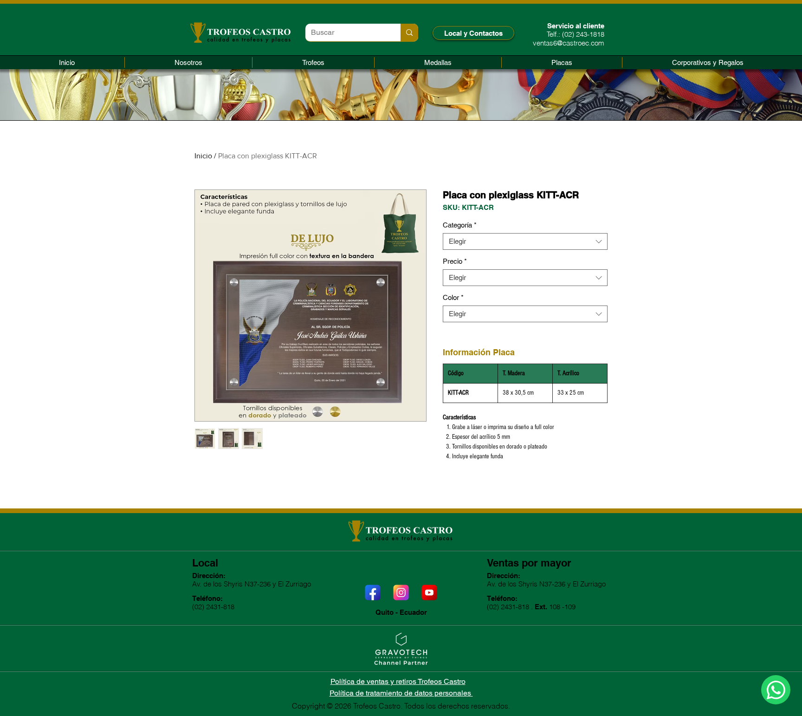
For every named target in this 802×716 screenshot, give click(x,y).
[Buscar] (409, 32)
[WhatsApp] (775, 689)
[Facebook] (372, 592)
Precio (455, 261)
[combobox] (525, 241)
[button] (313, 62)
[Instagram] (401, 592)
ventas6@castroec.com (568, 43)
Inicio (203, 156)
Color (453, 297)
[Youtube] (429, 592)
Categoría (460, 225)
